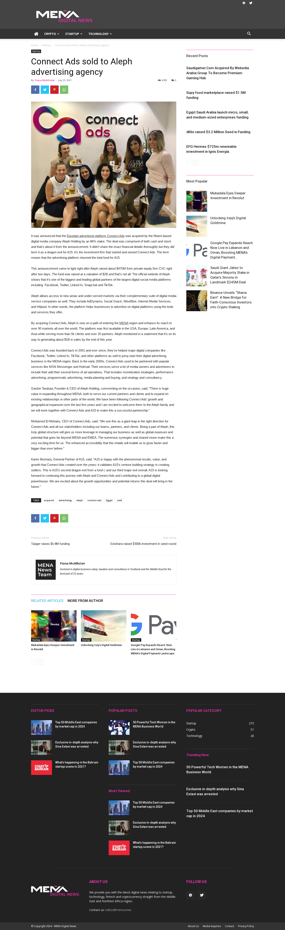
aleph (79, 500)
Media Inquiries (212, 926)
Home (34, 45)
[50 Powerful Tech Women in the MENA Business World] (119, 727)
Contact (229, 926)
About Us (193, 926)
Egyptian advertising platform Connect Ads (96, 236)
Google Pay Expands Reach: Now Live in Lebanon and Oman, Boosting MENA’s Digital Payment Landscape (153, 649)
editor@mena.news (118, 910)
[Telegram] (244, 3)
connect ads (94, 500)
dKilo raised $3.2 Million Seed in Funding (218, 132)
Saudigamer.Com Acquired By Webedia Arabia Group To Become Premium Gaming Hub (217, 73)
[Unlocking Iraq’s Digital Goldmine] (103, 626)
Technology (98, 34)
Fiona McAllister (45, 80)
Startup (72, 34)
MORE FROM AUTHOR (85, 601)
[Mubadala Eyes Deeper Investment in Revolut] (54, 626)
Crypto (50, 34)
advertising (65, 500)
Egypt (109, 500)
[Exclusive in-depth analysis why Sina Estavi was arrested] (41, 747)
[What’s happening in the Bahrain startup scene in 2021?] (41, 767)
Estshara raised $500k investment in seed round (143, 544)
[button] (249, 34)
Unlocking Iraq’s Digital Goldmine (101, 645)
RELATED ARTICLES (47, 601)
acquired (49, 500)
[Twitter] (251, 3)
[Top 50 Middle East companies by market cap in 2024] (41, 727)
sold (119, 500)
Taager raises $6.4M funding (50, 544)
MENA (123, 323)
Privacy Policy (246, 926)
